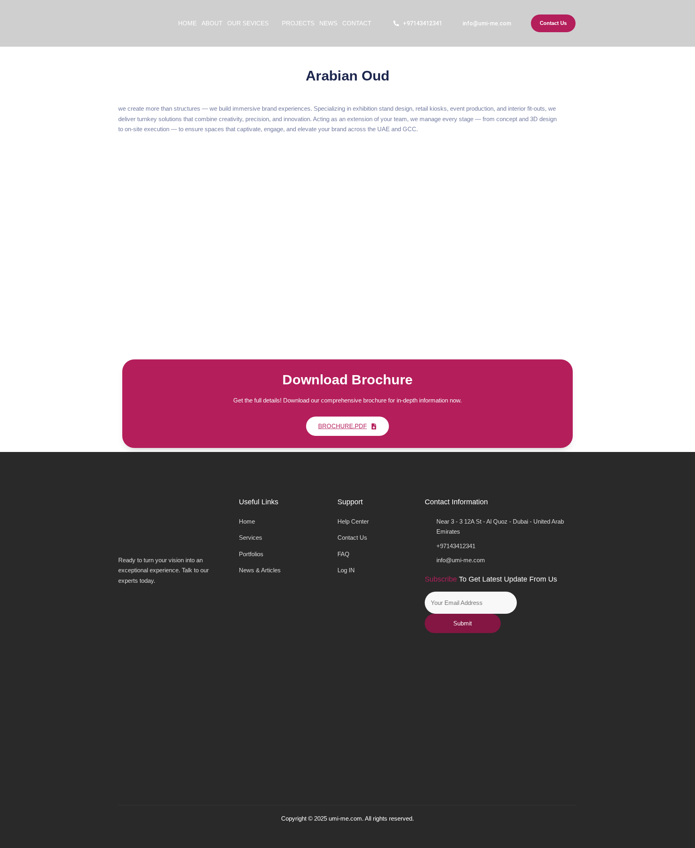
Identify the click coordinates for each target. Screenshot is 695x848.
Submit (462, 623)
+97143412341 (422, 23)
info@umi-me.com (487, 23)
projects (298, 23)
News (328, 23)
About (212, 23)
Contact (356, 23)
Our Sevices (248, 23)
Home (187, 23)
